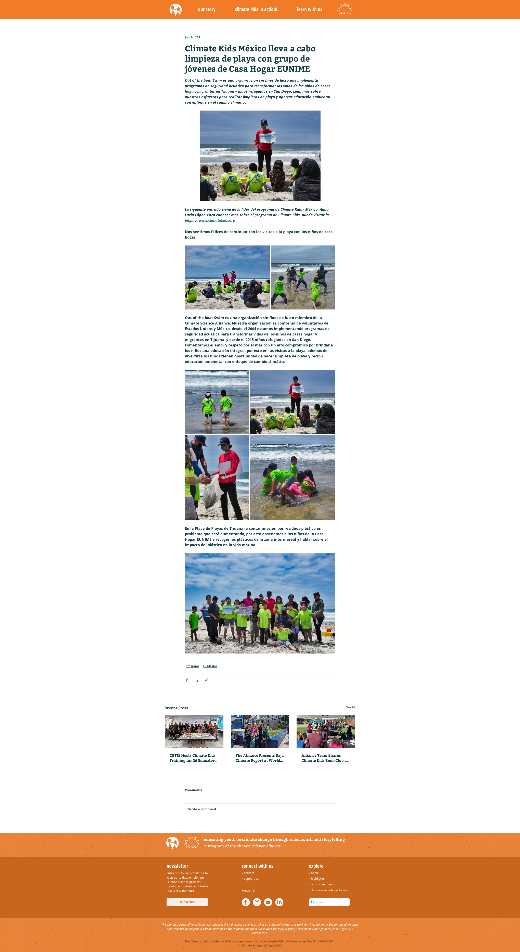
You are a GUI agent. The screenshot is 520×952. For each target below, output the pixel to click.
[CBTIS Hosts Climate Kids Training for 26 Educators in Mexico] (194, 731)
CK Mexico (210, 666)
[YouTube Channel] (268, 902)
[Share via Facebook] (187, 680)
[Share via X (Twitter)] (197, 680)
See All (350, 707)
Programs (192, 666)
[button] (206, 9)
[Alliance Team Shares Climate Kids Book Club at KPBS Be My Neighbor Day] (326, 731)
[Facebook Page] (246, 902)
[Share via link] (207, 680)
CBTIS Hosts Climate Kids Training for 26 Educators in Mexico (193, 758)
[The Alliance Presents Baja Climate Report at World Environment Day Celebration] (260, 731)
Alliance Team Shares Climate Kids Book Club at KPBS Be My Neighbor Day (324, 758)
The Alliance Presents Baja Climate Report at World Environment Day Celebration (260, 758)
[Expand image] (227, 277)
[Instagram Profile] (257, 902)
